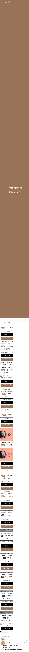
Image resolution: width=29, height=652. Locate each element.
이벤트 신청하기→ (6, 346)
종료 (3, 523)
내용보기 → (7, 343)
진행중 (3, 336)
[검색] (25, 645)
